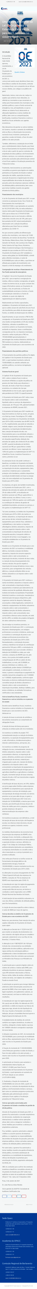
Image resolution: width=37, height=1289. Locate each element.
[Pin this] (24, 1196)
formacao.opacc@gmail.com (12, 1257)
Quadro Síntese (20, 72)
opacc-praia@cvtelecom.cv (26, 1)
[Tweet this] (9, 1196)
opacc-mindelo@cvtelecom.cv (13, 1278)
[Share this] (4, 1196)
